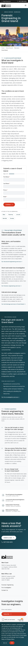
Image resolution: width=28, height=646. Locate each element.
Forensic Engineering (7, 585)
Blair (4, 214)
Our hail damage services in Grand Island (13, 304)
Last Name (6, 183)
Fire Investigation (6, 587)
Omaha (12, 218)
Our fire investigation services (10, 397)
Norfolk (5, 218)
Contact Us (4, 590)
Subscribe (6, 614)
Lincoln (18, 214)
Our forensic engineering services (11, 286)
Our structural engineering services (11, 261)
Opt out (5, 643)
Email (5, 196)
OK (12, 643)
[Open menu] (26, 5)
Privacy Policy (10, 639)
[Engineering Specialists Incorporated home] (6, 5)
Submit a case (8, 537)
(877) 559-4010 (8, 542)
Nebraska (16, 48)
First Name (6, 176)
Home (2, 48)
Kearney (11, 214)
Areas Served (9, 48)
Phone (5, 190)
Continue (8, 204)
